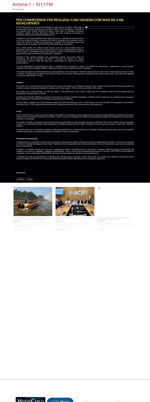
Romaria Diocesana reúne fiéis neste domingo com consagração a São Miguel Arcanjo (114, 218)
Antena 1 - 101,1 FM (32, 4)
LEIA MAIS (17, 229)
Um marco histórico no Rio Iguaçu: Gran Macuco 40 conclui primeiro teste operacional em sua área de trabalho (32, 218)
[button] (20, 179)
